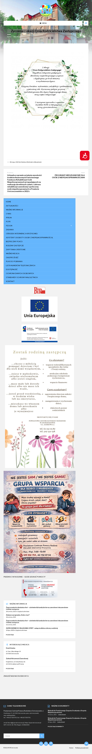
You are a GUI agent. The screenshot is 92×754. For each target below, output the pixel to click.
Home (9, 37)
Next (83, 172)
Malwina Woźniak (26, 162)
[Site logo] (46, 16)
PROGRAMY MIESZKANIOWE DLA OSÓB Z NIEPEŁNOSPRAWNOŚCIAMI (68, 176)
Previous (10, 172)
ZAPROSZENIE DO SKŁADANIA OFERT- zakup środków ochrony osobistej (32, 628)
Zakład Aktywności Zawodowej (17, 658)
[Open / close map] (86, 23)
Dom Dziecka (10, 648)
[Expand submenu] (71, 226)
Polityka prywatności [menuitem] (81, 748)
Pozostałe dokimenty (56, 726)
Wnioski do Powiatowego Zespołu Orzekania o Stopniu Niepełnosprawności (67, 711)
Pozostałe (10, 634)
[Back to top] (86, 744)
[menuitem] (39, 202)
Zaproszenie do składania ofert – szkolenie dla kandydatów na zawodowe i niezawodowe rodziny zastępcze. (37, 608)
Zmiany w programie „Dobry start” (18, 615)
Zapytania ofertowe (23, 611)
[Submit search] (41, 735)
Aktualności (17, 37)
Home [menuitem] (71, 748)
